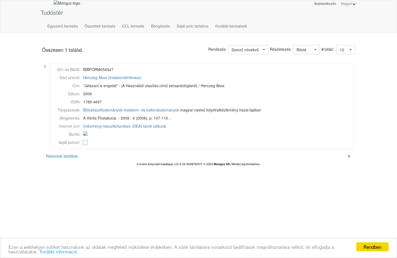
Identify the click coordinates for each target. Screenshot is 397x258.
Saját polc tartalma (192, 26)
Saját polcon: (69, 142)
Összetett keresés (100, 26)
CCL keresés (133, 26)
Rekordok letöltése (62, 156)
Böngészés (160, 26)
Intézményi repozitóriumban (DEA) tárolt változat (124, 126)
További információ (58, 251)
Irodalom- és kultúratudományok (151, 110)
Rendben (372, 246)
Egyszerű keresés (62, 26)
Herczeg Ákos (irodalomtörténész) (112, 77)
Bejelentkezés (325, 4)
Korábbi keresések (231, 26)
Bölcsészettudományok (103, 110)
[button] (345, 49)
